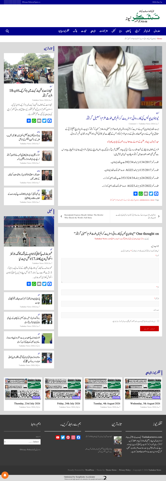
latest (152, 200)
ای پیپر (93, 31)
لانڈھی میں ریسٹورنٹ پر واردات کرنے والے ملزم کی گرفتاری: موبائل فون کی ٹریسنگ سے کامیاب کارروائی (136, 216)
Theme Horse (111, 470)
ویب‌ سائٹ (156, 310)
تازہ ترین (48, 48)
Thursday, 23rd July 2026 (27, 403)
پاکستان (128, 31)
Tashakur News (144, 124)
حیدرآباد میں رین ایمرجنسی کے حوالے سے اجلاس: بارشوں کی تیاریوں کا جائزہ (133, 142)
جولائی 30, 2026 (35, 365)
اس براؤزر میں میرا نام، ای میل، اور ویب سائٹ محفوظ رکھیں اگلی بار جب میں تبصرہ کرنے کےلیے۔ (133, 321)
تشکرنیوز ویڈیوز (63, 31)
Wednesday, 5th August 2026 (145, 403)
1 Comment (133, 124)
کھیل (114, 31)
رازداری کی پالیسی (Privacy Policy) (31, 2)
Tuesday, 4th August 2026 (107, 403)
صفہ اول (157, 31)
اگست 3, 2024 (155, 124)
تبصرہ (157, 255)
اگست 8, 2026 (36, 307)
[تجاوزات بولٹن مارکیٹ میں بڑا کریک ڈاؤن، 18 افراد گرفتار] (118, 440)
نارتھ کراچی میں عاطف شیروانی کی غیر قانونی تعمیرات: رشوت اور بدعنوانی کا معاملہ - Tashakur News (119, 239)
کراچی (137, 31)
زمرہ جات (38, 436)
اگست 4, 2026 (116, 407)
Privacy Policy (125, 470)
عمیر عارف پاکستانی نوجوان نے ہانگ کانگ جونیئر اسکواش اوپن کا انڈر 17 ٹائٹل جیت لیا (31, 256)
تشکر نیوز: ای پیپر (153, 372)
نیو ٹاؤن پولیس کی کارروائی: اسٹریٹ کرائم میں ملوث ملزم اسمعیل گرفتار (124, 200)
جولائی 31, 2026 (35, 346)
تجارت (84, 31)
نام (157, 287)
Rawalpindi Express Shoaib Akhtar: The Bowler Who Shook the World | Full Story (83, 216)
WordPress (89, 470)
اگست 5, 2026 (36, 326)
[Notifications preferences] (5, 475)
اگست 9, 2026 (48, 100)
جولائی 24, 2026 (75, 407)
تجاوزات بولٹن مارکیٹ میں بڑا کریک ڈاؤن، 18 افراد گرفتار (30, 93)
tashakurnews (145, 200)
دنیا (120, 31)
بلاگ (75, 31)
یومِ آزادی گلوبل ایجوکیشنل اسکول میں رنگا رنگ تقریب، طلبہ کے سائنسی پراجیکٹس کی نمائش (98, 450)
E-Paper (156, 397)
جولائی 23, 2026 (36, 407)
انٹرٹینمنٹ (103, 31)
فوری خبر (147, 31)
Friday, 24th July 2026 (68, 403)
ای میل (156, 298)
